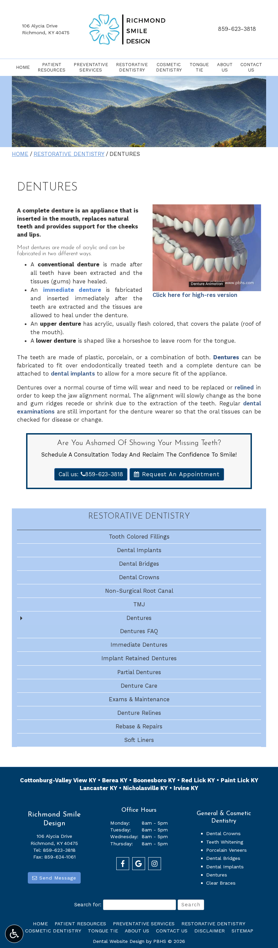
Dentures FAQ (139, 631)
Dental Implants (139, 550)
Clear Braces (221, 883)
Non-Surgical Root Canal (139, 590)
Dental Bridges (139, 563)
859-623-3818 (237, 28)
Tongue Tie (103, 930)
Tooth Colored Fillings (139, 536)
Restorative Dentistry (69, 153)
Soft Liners (139, 740)
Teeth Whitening (224, 842)
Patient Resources (80, 923)
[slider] (206, 285)
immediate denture (72, 289)
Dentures (139, 617)
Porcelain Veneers (226, 850)
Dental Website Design (118, 941)
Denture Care (139, 685)
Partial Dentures (139, 672)
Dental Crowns (139, 577)
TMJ (139, 604)
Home (23, 67)
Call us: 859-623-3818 (91, 474)
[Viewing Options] (14, 934)
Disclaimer (209, 930)
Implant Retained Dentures (139, 658)
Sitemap (242, 930)
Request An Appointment (180, 474)
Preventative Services (144, 923)
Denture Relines (139, 712)
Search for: (87, 905)
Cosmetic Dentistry (53, 930)
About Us (137, 930)
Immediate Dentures (139, 644)
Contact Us (171, 930)
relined (244, 387)
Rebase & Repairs (139, 726)
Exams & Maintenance (139, 699)
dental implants (73, 373)
